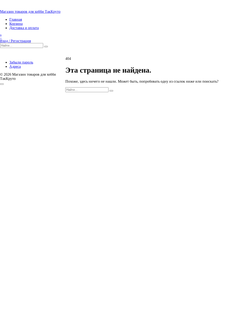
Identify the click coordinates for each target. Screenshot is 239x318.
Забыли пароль (21, 62)
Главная (15, 19)
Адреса (15, 66)
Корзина (16, 24)
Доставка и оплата (24, 28)
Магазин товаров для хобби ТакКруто (30, 12)
